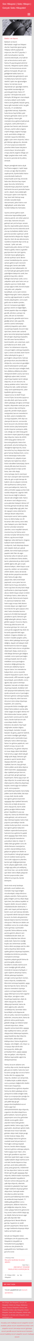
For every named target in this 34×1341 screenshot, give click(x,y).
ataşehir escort (27, 1323)
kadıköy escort (10, 1334)
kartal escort (21, 1331)
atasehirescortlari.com (25, 1326)
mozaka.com (5, 1323)
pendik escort (12, 1331)
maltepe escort (16, 1323)
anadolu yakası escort (8, 1326)
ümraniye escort (20, 1328)
